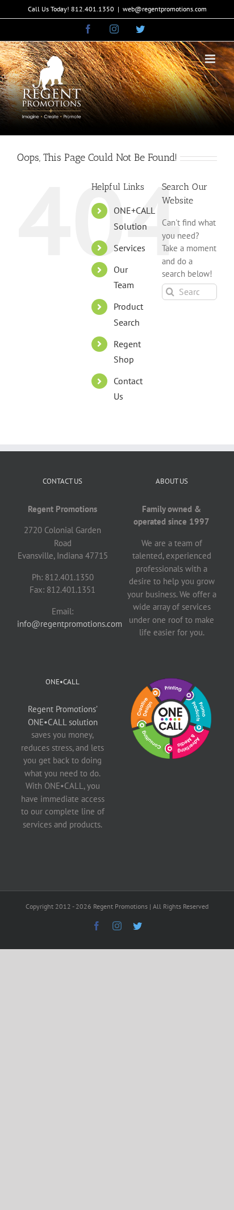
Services (129, 247)
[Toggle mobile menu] (211, 59)
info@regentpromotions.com (69, 623)
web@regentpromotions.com (165, 9)
